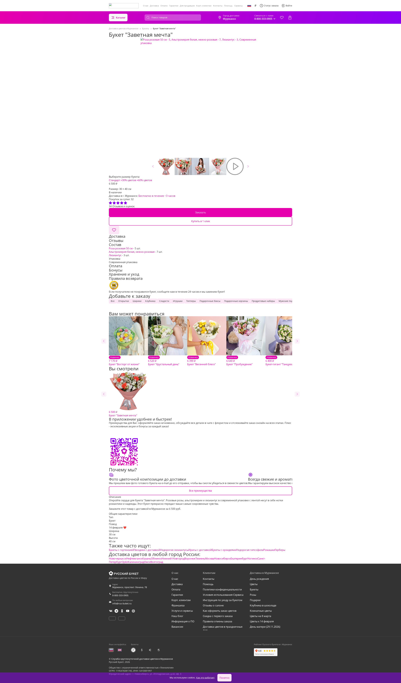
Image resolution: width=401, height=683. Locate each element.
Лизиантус (115, 255)
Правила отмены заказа (217, 621)
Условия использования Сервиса (223, 595)
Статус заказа (271, 5)
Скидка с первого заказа (218, 616)
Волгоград (156, 562)
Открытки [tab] (123, 301)
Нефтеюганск (134, 558)
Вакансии (177, 626)
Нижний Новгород (173, 558)
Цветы (254, 584)
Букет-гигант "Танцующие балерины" (288, 361)
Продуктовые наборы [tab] (263, 301)
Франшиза (178, 605)
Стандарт (114, 180)
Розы (253, 595)
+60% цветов (144, 180)
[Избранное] (282, 17)
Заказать (200, 212)
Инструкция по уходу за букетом (222, 600)
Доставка (154, 5)
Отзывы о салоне (213, 605)
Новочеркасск (117, 558)
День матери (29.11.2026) (265, 626)
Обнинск (156, 558)
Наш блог (177, 616)
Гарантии (173, 5)
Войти (289, 5)
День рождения (259, 579)
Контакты (217, 5)
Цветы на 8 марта (260, 616)
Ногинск (252, 558)
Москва (209, 558)
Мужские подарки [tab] (288, 301)
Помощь (228, 5)
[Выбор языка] (249, 6)
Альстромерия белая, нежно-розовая (132, 252)
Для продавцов (187, 5)
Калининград (136, 562)
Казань (146, 558)
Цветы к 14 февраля (262, 621)
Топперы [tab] (191, 301)
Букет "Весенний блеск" (201, 361)
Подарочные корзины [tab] (236, 301)
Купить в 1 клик (200, 221)
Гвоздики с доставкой (147, 550)
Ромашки (269, 550)
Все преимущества (200, 490)
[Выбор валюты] (255, 6)
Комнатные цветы (261, 610)
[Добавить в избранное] (114, 230)
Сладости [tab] (164, 301)
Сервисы (238, 5)
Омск (147, 562)
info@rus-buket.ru (122, 603)
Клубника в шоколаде (263, 605)
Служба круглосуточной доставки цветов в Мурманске (142, 658)
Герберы (280, 550)
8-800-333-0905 (120, 595)
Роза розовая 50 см (121, 248)
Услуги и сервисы (182, 610)
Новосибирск (222, 558)
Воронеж (189, 558)
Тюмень (200, 558)
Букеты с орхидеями (224, 550)
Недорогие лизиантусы (174, 550)
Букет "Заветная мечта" (123, 413)
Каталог (120, 17)
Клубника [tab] (150, 301)
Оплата (163, 5)
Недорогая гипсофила (249, 550)
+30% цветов (128, 180)
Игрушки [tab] (177, 301)
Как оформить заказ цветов (219, 610)
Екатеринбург (239, 558)
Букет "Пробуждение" (239, 361)
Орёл (125, 562)
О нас (145, 5)
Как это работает (205, 677)
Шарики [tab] (137, 301)
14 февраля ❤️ (117, 527)
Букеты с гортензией (121, 550)
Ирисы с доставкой (200, 550)
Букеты (254, 589)
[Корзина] (290, 17)
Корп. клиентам (203, 5)
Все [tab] (113, 301)
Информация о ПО (183, 621)
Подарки (255, 600)
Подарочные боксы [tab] (210, 301)
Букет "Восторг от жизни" (124, 361)
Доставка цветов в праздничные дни (222, 628)
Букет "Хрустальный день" (163, 361)
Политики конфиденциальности (222, 589)
